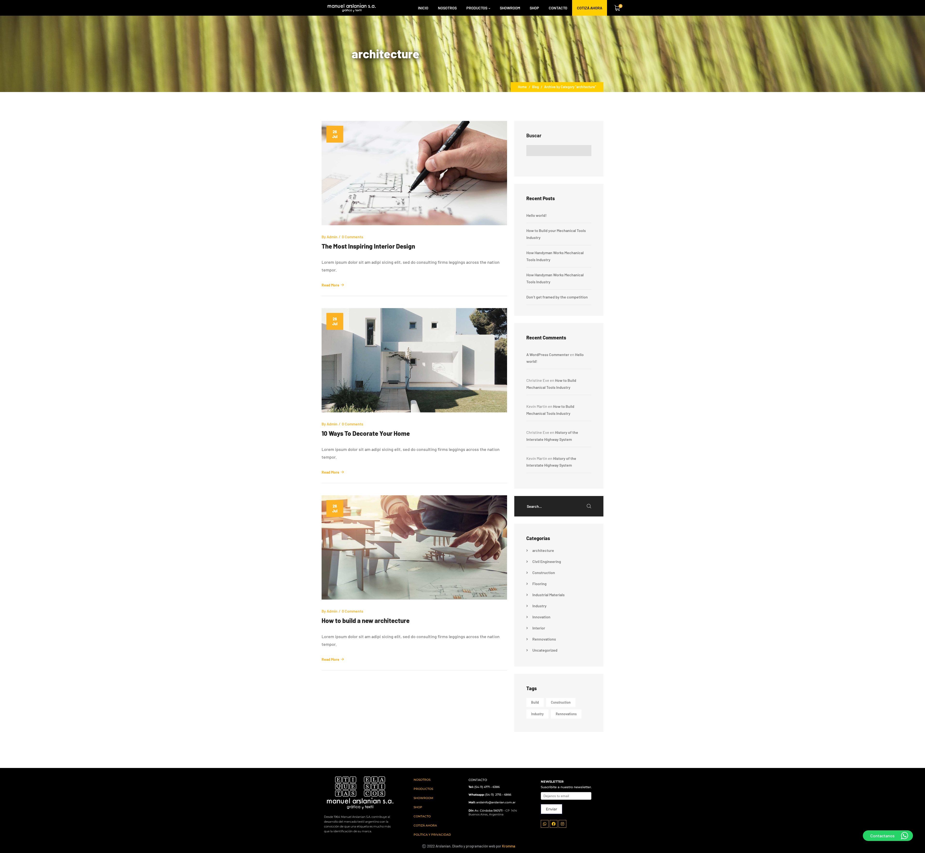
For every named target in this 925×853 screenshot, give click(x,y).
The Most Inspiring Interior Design (368, 246)
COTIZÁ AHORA (425, 825)
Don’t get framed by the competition (557, 297)
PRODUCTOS (423, 789)
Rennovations (544, 639)
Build (535, 702)
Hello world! (536, 215)
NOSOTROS (422, 779)
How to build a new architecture (366, 620)
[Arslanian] (352, 7)
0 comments (352, 236)
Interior (538, 628)
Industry (539, 605)
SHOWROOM (423, 798)
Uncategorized (544, 650)
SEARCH (589, 506)
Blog (535, 87)
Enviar (551, 809)
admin (332, 236)
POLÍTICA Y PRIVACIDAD (432, 834)
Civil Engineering (546, 561)
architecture (543, 550)
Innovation (541, 617)
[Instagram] (562, 824)
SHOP (418, 807)
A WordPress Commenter (547, 354)
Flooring (539, 583)
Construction (543, 572)
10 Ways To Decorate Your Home (366, 433)
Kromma (508, 846)
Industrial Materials (548, 594)
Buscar (534, 135)
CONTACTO (422, 816)
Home (522, 87)
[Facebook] (553, 824)
